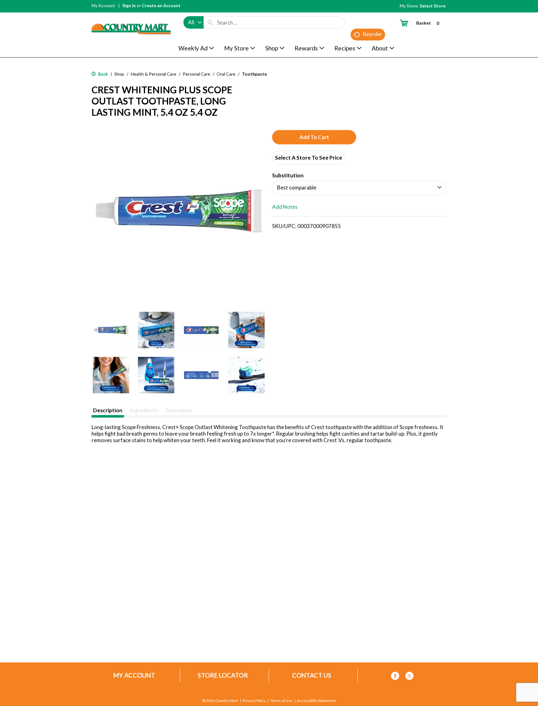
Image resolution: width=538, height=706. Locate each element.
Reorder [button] (372, 34)
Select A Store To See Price (308, 157)
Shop (119, 74)
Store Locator (223, 675)
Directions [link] (179, 410)
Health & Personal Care (153, 74)
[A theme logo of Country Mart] (131, 17)
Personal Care (196, 74)
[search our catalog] (210, 22)
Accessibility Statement (316, 701)
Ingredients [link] (144, 410)
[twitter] (409, 677)
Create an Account (161, 5)
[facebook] (395, 677)
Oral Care (226, 74)
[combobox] (193, 22)
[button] (111, 330)
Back (102, 74)
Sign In (129, 5)
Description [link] (107, 410)
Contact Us (311, 675)
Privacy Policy (254, 701)
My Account (103, 5)
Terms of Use (281, 701)
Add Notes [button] (285, 206)
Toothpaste (254, 74)
